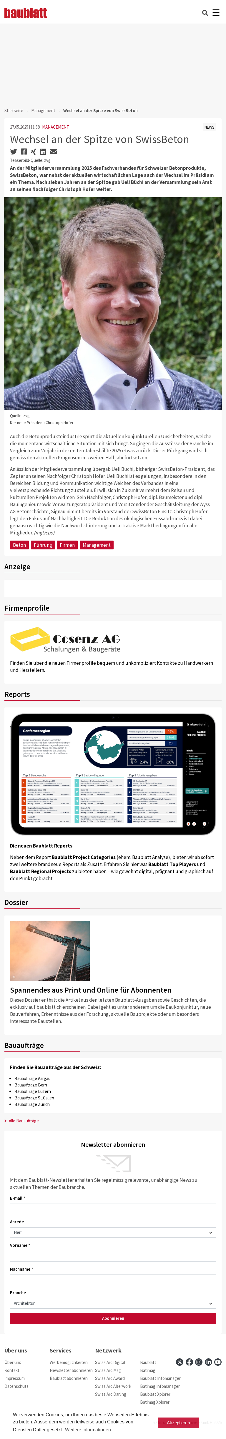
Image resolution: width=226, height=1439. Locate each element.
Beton (19, 545)
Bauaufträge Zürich (32, 1104)
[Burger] (216, 13)
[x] (179, 1362)
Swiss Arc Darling (110, 1394)
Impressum (14, 1378)
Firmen (67, 545)
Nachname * (21, 1269)
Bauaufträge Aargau (32, 1078)
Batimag (147, 1370)
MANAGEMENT (55, 127)
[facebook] (189, 1362)
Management (43, 110)
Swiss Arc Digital (110, 1362)
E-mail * (17, 1198)
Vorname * (20, 1245)
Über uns (12, 1362)
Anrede (17, 1221)
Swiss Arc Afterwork (113, 1386)
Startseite (13, 110)
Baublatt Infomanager (160, 1378)
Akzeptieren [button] (178, 1422)
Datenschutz (16, 1386)
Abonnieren (113, 1318)
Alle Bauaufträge (23, 1121)
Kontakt (11, 1370)
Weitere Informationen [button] (88, 1429)
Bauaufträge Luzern (32, 1091)
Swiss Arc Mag (108, 1370)
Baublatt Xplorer (155, 1394)
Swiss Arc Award (110, 1378)
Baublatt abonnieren (69, 1378)
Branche (18, 1292)
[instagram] (198, 1362)
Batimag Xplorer (155, 1402)
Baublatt (148, 1362)
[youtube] (218, 1362)
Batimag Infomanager (160, 1386)
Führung (43, 545)
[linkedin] (208, 1362)
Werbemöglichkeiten (69, 1362)
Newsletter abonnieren (71, 1370)
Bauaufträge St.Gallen (34, 1098)
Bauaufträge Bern (30, 1085)
